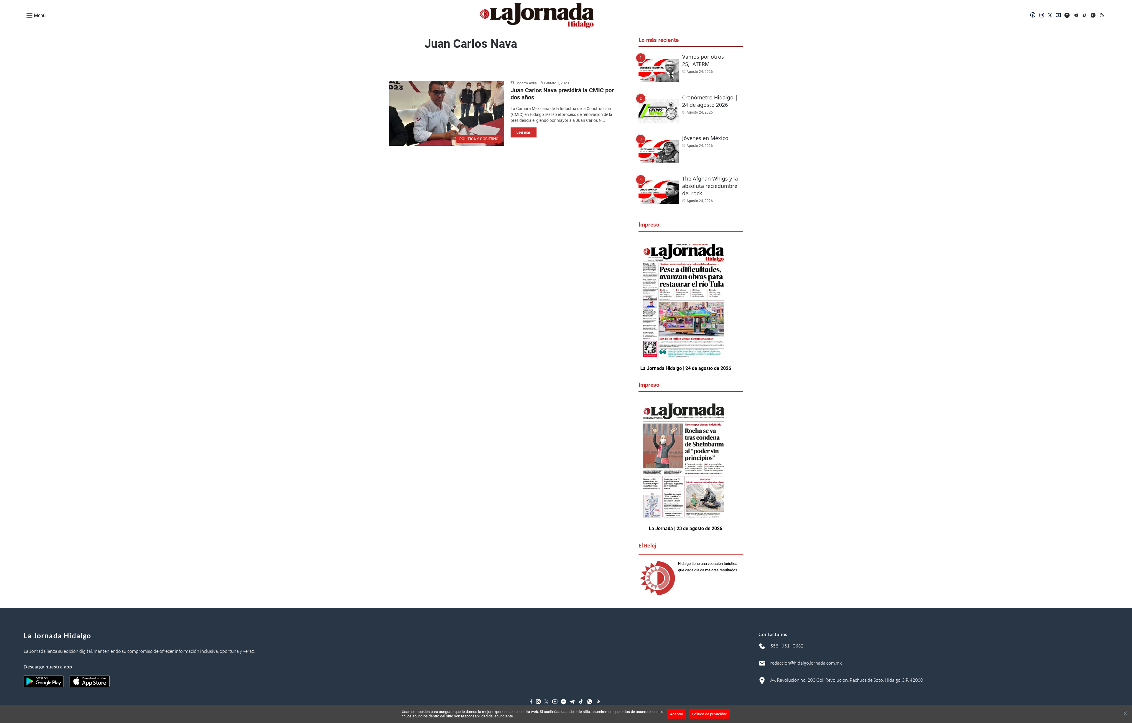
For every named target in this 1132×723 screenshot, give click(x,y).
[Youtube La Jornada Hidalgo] (1058, 15)
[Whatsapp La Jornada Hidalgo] (1094, 15)
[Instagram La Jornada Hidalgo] (1042, 15)
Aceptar (676, 714)
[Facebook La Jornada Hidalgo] (1033, 15)
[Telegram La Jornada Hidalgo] (1076, 15)
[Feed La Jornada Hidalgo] (1102, 15)
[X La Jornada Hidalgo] (1050, 15)
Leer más (523, 132)
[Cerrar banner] (1125, 714)
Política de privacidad (709, 714)
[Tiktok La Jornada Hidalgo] (1085, 15)
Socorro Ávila (526, 83)
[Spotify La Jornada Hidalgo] (1067, 15)
